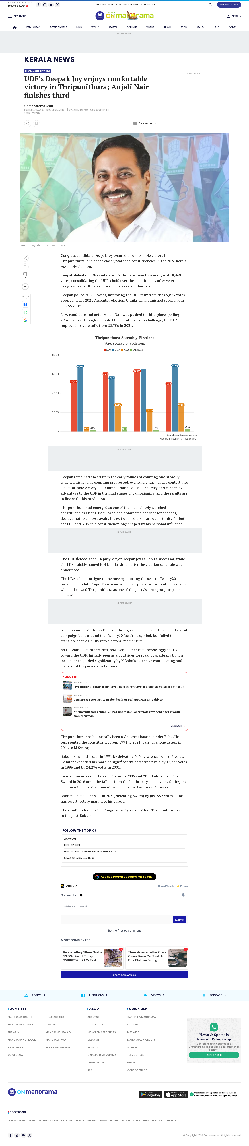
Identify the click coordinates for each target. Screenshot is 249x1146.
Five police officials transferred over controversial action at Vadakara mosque (129, 687)
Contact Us (95, 1024)
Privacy (92, 1047)
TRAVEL (167, 27)
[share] (27, 123)
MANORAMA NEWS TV (58, 1032)
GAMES (232, 27)
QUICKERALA (15, 1055)
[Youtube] (51, 4)
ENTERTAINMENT (58, 27)
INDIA (79, 27)
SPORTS (113, 27)
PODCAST (158, 1120)
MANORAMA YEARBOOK (22, 1040)
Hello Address (55, 1017)
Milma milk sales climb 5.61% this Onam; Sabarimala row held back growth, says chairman (127, 714)
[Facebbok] (10, 1135)
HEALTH (200, 27)
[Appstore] (176, 1094)
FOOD (184, 27)
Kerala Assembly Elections (79, 858)
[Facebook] (38, 4)
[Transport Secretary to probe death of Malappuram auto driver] (67, 698)
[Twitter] (57, 4)
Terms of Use (95, 1062)
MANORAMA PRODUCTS (101, 1032)
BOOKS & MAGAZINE (58, 1047)
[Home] (14, 27)
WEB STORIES (141, 1120)
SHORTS (171, 1120)
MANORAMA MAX (56, 1040)
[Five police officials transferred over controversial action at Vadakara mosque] (67, 685)
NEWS (31, 1120)
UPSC (216, 27)
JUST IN (71, 676)
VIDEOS (150, 27)
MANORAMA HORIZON (21, 1024)
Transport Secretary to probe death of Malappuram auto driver (118, 700)
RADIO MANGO (17, 1047)
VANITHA (51, 1024)
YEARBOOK (149, 4)
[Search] (210, 5)
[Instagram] (44, 4)
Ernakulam (70, 838)
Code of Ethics (137, 1070)
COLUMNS (132, 27)
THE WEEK (13, 1032)
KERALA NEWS (33, 27)
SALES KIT (132, 1024)
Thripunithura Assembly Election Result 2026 (90, 851)
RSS (89, 1070)
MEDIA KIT (93, 1040)
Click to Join (214, 1055)
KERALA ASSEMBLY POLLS (37, 70)
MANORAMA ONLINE (104, 4)
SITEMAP (132, 1047)
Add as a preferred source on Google (127, 876)
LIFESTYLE (66, 1120)
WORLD (95, 27)
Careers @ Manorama (101, 1055)
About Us (93, 1017)
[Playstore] (150, 1094)
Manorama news (129, 4)
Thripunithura (72, 845)
